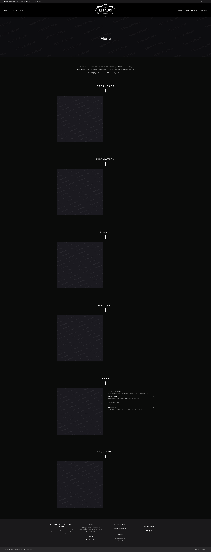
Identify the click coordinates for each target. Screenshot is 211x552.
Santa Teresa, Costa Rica (11, 1)
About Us (13, 10)
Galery (180, 10)
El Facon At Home (192, 10)
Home (6, 10)
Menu (21, 10)
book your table (120, 528)
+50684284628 (26, 1)
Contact (204, 10)
